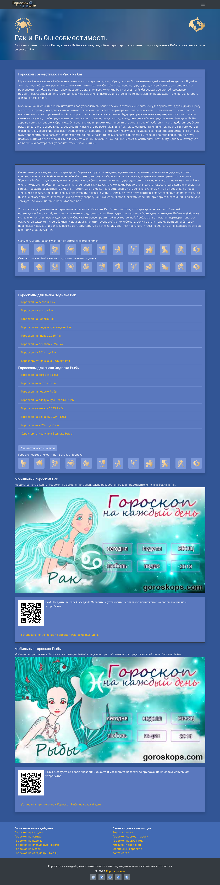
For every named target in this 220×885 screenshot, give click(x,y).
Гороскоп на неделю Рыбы (39, 391)
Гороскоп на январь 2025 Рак (41, 335)
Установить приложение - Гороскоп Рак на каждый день (60, 634)
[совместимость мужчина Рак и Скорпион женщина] (133, 249)
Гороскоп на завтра (28, 836)
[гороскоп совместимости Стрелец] (149, 463)
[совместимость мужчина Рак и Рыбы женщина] (196, 249)
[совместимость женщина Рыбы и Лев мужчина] (86, 267)
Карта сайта (121, 853)
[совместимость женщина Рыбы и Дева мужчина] (102, 267)
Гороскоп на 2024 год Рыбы (40, 425)
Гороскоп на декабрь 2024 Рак (42, 344)
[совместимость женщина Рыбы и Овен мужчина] (23, 267)
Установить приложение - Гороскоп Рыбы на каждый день (61, 804)
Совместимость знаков (38, 448)
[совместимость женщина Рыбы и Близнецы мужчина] (55, 267)
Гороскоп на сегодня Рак (38, 302)
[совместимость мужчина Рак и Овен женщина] (23, 249)
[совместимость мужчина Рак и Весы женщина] (118, 249)
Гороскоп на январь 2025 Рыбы (42, 408)
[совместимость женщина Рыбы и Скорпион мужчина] (133, 267)
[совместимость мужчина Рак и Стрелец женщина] (149, 249)
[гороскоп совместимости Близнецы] (55, 463)
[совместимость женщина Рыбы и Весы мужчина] (118, 267)
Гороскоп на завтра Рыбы (38, 383)
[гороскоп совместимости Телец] (39, 463)
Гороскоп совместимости (130, 836)
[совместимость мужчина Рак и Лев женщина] (86, 249)
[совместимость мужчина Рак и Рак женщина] (70, 249)
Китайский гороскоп (127, 844)
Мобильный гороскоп (127, 849)
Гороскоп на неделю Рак (37, 318)
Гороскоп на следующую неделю (37, 844)
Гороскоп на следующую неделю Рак (46, 327)
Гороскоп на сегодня (29, 832)
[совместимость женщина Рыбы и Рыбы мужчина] (196, 267)
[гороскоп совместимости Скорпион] (133, 463)
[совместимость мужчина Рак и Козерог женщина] (165, 249)
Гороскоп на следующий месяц (36, 853)
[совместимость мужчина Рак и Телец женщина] (39, 249)
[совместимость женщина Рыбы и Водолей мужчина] (180, 267)
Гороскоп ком (115, 871)
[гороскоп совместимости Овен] (23, 463)
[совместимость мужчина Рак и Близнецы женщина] (55, 249)
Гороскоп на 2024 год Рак (39, 352)
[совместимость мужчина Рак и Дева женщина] (102, 249)
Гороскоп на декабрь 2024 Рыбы (43, 416)
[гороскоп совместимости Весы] (118, 463)
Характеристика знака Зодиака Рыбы (47, 433)
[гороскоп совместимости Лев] (86, 463)
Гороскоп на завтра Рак (37, 310)
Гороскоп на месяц (28, 849)
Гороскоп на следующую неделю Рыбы (47, 400)
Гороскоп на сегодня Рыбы (39, 374)
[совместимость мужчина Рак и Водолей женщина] (180, 249)
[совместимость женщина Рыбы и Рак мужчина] (70, 267)
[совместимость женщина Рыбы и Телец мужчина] (39, 267)
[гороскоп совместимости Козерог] (165, 463)
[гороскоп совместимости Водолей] (180, 463)
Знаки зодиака (123, 832)
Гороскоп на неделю (28, 840)
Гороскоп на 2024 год (128, 840)
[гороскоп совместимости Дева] (102, 463)
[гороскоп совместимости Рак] (70, 463)
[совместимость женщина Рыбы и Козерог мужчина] (165, 267)
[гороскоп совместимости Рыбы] (196, 463)
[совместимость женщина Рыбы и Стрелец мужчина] (149, 267)
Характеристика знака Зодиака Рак (45, 361)
